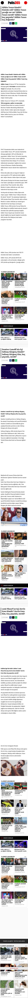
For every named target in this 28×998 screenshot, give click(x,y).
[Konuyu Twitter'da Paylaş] (13, 23)
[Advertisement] (14, 58)
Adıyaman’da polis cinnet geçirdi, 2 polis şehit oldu (20, 339)
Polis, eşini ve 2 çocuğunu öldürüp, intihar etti (6, 339)
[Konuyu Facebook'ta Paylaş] (10, 23)
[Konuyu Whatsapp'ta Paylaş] (16, 23)
